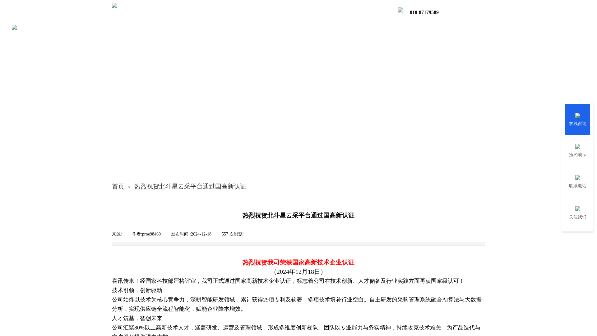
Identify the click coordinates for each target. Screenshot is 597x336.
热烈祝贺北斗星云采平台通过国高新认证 (190, 186)
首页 (118, 186)
